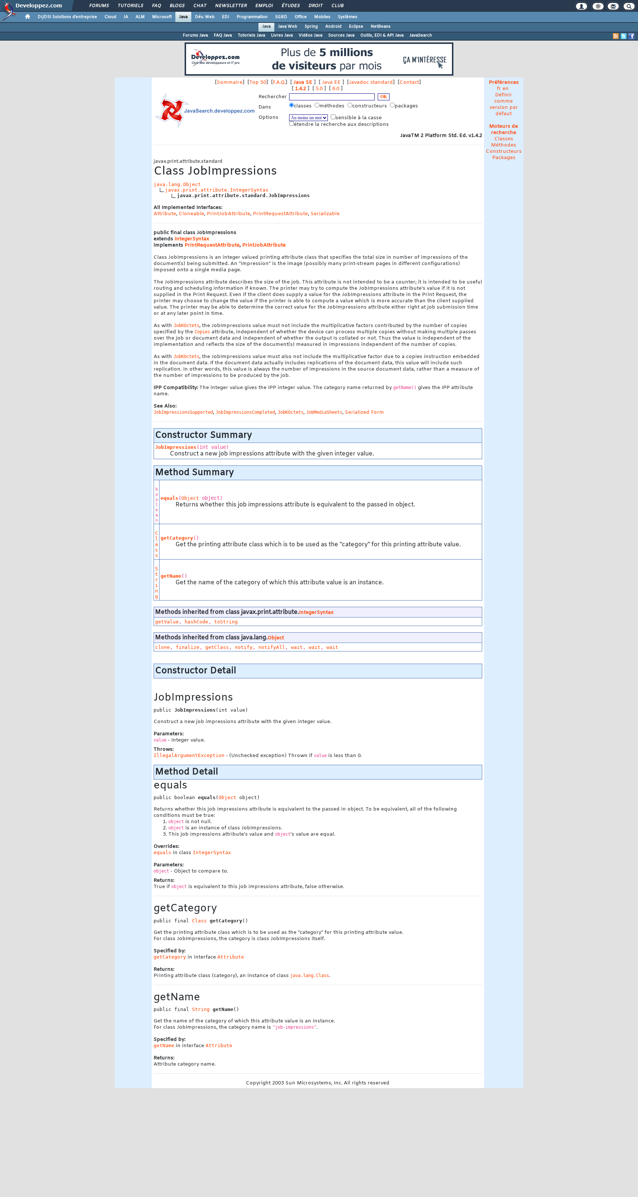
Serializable (325, 214)
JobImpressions (175, 447)
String (156, 582)
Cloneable (191, 214)
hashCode (196, 622)
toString (226, 622)
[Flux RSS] (616, 36)
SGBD (281, 17)
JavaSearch (420, 35)
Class (156, 544)
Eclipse (356, 26)
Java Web (287, 26)
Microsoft (162, 17)
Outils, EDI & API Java (382, 35)
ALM (140, 17)
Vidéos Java (310, 35)
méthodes (332, 106)
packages (407, 106)
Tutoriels (130, 6)
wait (297, 647)
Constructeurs (504, 151)
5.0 (319, 89)
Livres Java (282, 35)
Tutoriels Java (251, 35)
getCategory (177, 538)
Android (333, 26)
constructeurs (370, 106)
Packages (503, 158)
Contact (409, 82)
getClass (217, 647)
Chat (199, 6)
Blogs (177, 6)
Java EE (331, 82)
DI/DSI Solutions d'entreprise (67, 17)
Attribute (165, 214)
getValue (167, 622)
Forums (98, 6)
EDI (225, 17)
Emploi (263, 6)
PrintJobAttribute (228, 214)
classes (303, 106)
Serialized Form (364, 412)
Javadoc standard (371, 82)
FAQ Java (223, 35)
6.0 (336, 89)
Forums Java (195, 35)
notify (244, 647)
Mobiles (322, 17)
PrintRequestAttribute (280, 214)
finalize (187, 647)
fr (499, 89)
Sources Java (341, 35)
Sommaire (230, 82)
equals (169, 498)
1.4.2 (301, 89)
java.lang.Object (177, 184)
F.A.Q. (279, 82)
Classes (503, 139)
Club (337, 6)
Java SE (303, 82)
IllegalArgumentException (189, 755)
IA (126, 17)
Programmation (252, 17)
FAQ (156, 6)
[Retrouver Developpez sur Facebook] (631, 36)
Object (190, 498)
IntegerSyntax (192, 239)
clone (162, 647)
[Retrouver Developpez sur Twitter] (624, 36)
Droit (315, 6)
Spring (311, 26)
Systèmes (347, 17)
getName (171, 576)
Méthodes (503, 145)
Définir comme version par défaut (504, 104)
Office (301, 17)
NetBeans (381, 26)
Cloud (110, 17)
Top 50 (257, 82)
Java (183, 17)
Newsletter (230, 6)
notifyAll (271, 647)
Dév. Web (205, 17)
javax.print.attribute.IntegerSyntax (216, 190)
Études (290, 6)
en (505, 89)
